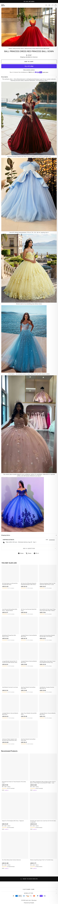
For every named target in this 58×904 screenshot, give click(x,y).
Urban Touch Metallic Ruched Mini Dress (29, 714)
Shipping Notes (5, 535)
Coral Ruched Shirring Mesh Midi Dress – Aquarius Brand (9, 610)
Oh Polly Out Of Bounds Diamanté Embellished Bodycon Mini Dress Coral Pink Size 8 (28, 584)
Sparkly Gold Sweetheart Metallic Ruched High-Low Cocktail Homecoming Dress (47, 636)
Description (4, 77)
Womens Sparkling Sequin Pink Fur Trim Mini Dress (41, 859)
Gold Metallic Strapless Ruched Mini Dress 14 (47, 688)
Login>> (7, 790)
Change (52, 539)
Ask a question (29, 548)
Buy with (29, 66)
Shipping (22, 57)
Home (10, 48)
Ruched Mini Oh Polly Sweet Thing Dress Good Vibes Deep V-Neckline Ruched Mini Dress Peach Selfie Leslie (48, 610)
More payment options (29, 69)
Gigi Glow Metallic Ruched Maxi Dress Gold (28, 688)
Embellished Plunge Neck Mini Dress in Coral (9, 636)
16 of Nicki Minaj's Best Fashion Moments (11, 859)
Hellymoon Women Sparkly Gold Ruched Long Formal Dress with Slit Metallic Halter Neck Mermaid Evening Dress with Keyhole (10, 740)
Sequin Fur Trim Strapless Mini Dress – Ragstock (13, 820)
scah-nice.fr (3, 5)
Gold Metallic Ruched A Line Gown (10, 687)
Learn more (45, 72)
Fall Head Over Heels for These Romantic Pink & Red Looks (14, 782)
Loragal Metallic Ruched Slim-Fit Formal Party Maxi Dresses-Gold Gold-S (9, 662)
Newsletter (28, 893)
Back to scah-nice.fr (30, 878)
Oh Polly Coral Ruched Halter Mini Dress (28, 610)
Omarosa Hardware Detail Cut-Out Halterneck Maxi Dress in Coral (47, 584)
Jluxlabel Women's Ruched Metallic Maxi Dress (29, 636)
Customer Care (28, 889)
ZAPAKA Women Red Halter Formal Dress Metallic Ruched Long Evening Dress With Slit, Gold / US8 (48, 662)
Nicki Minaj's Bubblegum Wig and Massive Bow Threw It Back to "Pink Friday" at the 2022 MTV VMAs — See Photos (43, 782)
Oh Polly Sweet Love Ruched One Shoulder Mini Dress (10, 584)
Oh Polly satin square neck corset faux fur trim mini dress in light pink (43, 821)
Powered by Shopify (29, 902)
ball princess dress (18, 48)
